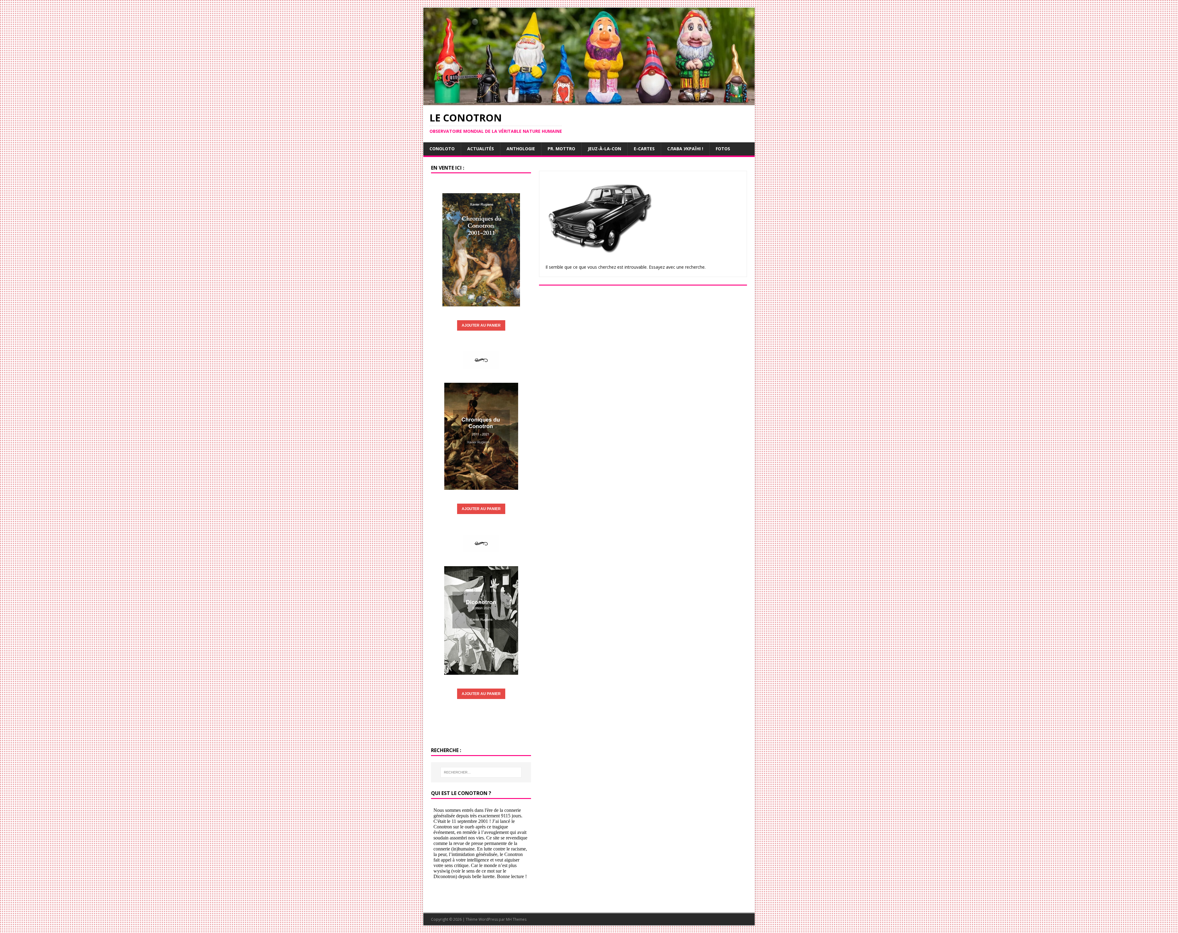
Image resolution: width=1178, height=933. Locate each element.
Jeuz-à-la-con (604, 149)
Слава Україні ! (685, 149)
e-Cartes (644, 149)
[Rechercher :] (481, 772)
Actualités (480, 149)
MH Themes (516, 919)
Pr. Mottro (561, 149)
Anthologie (520, 149)
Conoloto (442, 149)
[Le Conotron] (589, 101)
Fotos (723, 149)
